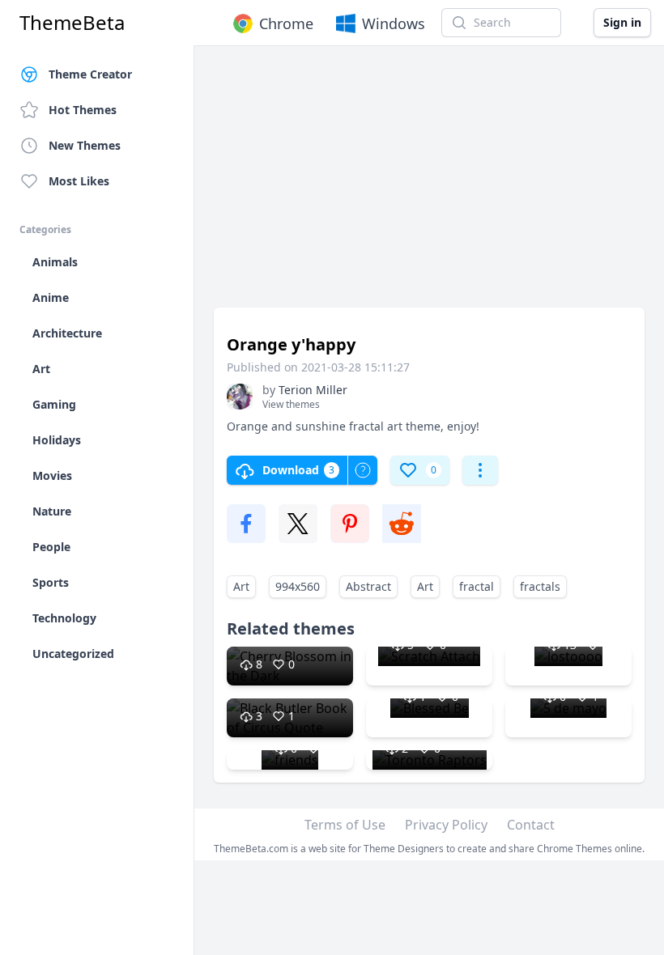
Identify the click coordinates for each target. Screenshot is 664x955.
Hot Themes (83, 109)
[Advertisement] (429, 184)
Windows (393, 23)
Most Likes (79, 181)
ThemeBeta (72, 23)
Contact (531, 825)
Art (241, 586)
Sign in (622, 22)
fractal (476, 586)
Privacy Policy (446, 825)
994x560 (297, 586)
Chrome (286, 23)
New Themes (85, 145)
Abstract (368, 586)
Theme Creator (90, 74)
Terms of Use (344, 825)
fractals (540, 586)
